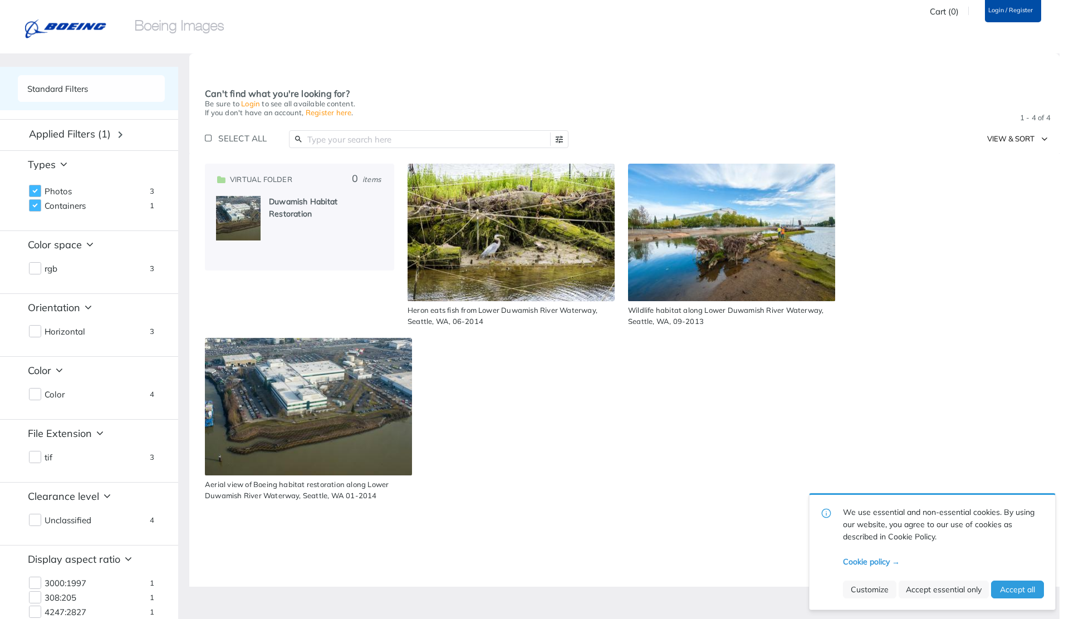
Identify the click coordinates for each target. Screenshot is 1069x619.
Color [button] (55, 395)
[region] (299, 217)
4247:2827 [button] (65, 612)
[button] (559, 139)
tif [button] (48, 458)
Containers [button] (65, 206)
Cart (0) (944, 12)
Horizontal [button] (65, 332)
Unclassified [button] (68, 520)
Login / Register (1010, 10)
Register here (329, 112)
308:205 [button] (60, 598)
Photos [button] (58, 191)
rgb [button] (51, 269)
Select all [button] (242, 138)
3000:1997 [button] (65, 583)
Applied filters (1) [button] (70, 133)
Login (250, 103)
